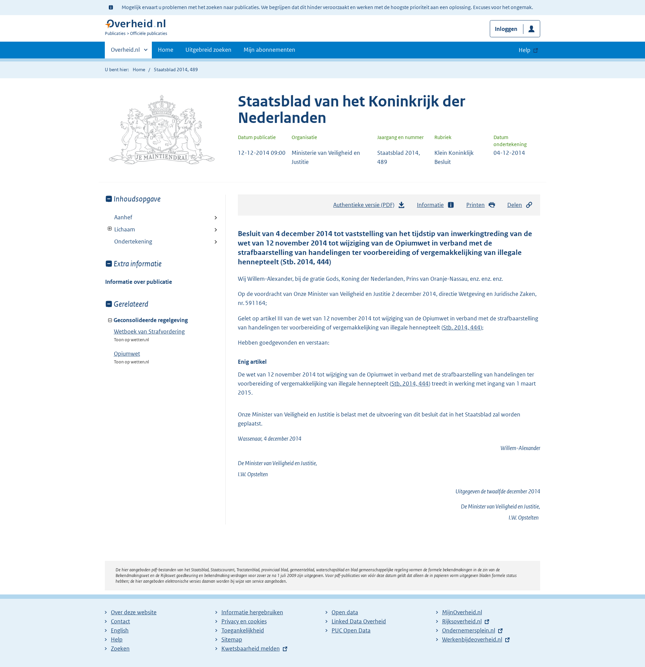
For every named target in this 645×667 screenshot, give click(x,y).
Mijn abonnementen (269, 49)
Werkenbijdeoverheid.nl (472, 639)
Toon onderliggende (110, 229)
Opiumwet (127, 353)
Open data (345, 612)
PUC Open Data (351, 630)
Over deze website (134, 612)
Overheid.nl (125, 52)
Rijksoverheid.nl (462, 621)
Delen (514, 205)
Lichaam (120, 229)
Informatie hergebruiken (252, 612)
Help (117, 639)
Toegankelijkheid (242, 630)
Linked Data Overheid (359, 621)
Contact (120, 621)
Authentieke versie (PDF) (365, 207)
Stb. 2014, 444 (461, 327)
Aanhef (123, 217)
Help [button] (524, 50)
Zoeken (120, 648)
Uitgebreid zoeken (208, 49)
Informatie (430, 205)
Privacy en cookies (244, 621)
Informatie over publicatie (138, 281)
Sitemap (231, 639)
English (120, 630)
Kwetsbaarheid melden (250, 648)
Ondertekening (133, 241)
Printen (475, 205)
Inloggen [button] (506, 29)
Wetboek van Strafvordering (149, 331)
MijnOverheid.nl (462, 612)
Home (165, 49)
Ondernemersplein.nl (468, 630)
